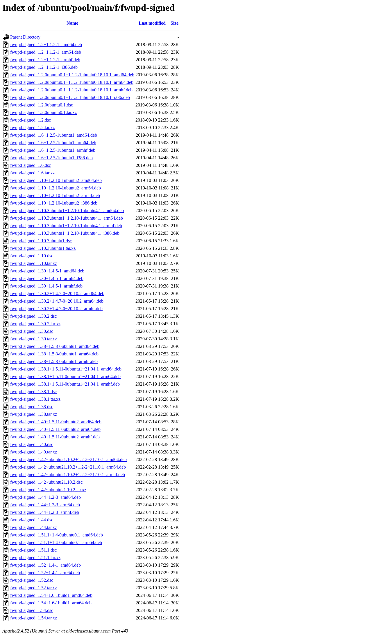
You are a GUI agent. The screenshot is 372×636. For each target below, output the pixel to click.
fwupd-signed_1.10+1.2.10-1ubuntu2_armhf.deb (55, 195)
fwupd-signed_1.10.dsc (31, 255)
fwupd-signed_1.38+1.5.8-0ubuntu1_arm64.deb (54, 353)
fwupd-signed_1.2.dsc (30, 120)
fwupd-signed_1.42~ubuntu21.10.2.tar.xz (48, 489)
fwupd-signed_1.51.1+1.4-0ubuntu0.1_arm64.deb (56, 542)
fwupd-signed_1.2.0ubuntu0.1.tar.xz (43, 112)
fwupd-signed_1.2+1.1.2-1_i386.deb (44, 67)
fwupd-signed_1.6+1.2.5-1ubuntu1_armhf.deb (52, 150)
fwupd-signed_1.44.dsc (31, 519)
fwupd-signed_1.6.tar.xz (32, 172)
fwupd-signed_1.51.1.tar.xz (35, 557)
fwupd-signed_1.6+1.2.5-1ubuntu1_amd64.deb (53, 135)
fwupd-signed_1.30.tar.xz (33, 338)
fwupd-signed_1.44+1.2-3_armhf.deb (44, 512)
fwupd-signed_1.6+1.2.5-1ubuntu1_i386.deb (51, 157)
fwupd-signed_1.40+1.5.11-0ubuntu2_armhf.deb (55, 436)
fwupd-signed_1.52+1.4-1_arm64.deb (45, 572)
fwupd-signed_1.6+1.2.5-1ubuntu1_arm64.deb (53, 142)
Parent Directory (25, 37)
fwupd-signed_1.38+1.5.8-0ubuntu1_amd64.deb (54, 346)
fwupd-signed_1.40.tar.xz (33, 451)
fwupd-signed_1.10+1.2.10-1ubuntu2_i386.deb (53, 202)
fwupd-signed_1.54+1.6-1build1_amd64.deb (51, 595)
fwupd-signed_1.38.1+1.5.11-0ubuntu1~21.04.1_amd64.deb (65, 368)
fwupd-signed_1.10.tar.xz (33, 263)
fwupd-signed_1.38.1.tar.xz (35, 399)
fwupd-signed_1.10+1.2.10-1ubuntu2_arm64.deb (55, 187)
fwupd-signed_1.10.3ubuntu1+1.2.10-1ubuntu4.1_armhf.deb (66, 225)
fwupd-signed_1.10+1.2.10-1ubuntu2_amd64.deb (56, 180)
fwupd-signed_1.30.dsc (31, 331)
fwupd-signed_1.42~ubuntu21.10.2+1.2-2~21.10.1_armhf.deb (67, 474)
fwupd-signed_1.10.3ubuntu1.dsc (41, 240)
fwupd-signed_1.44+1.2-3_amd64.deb (45, 497)
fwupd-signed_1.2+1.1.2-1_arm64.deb (45, 52)
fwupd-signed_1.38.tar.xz (33, 414)
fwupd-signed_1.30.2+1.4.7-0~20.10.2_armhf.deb (56, 308)
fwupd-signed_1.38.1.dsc (33, 391)
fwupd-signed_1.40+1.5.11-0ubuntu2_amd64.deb (55, 421)
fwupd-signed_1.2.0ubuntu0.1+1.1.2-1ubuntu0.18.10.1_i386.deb (70, 97)
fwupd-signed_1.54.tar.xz (33, 617)
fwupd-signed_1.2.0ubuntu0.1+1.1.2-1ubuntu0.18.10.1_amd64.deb (72, 74)
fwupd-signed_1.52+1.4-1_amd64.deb (45, 565)
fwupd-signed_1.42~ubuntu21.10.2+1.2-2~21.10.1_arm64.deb (68, 467)
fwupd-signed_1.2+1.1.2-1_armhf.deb (45, 59)
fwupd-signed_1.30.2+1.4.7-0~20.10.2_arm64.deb (56, 301)
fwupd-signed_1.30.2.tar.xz (35, 323)
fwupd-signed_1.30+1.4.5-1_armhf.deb (46, 285)
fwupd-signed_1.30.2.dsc (33, 316)
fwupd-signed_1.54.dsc (31, 610)
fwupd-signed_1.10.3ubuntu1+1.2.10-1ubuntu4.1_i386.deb (64, 233)
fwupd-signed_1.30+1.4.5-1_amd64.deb (47, 270)
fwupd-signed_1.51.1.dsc (33, 550)
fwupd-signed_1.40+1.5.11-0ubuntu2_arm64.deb (55, 429)
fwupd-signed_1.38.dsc (31, 406)
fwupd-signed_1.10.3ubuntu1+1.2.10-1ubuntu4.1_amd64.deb (67, 210)
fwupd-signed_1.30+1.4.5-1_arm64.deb (46, 278)
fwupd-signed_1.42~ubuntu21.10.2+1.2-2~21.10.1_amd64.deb (68, 459)
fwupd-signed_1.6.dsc (30, 165)
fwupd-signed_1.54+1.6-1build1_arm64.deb (51, 602)
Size (174, 23)
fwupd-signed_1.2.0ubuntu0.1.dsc (41, 104)
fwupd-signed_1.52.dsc (31, 580)
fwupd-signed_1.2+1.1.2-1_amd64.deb (46, 44)
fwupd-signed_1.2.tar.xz (32, 127)
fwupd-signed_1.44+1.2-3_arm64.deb (45, 504)
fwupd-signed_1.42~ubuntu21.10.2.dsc (46, 482)
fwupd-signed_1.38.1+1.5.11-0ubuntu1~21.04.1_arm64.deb (65, 376)
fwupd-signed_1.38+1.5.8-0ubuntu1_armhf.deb (54, 361)
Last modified (152, 23)
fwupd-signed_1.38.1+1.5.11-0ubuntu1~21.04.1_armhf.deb (65, 384)
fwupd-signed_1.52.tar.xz (33, 587)
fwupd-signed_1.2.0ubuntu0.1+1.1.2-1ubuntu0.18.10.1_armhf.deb (71, 89)
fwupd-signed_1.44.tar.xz (33, 527)
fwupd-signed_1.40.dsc (31, 444)
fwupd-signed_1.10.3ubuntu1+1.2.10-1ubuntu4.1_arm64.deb (66, 218)
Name (72, 23)
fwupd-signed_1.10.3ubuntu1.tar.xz (43, 248)
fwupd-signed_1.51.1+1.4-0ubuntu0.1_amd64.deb (56, 534)
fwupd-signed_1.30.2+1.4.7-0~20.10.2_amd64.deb (57, 293)
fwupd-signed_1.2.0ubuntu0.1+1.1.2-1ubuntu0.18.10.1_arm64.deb (71, 82)
